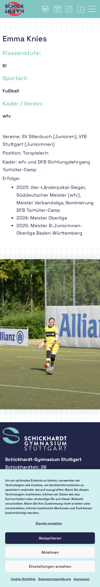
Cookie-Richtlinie (23, 579)
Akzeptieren (50, 538)
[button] (94, 9)
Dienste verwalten (49, 523)
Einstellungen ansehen (50, 566)
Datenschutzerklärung (54, 579)
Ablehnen (50, 552)
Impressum (81, 579)
